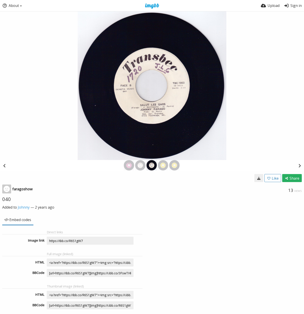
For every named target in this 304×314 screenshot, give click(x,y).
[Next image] (299, 165)
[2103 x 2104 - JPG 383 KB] (258, 178)
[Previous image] (4, 165)
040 (6, 199)
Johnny (24, 207)
